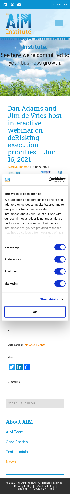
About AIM (19, 421)
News (11, 461)
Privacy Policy (24, 486)
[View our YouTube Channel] (19, 5)
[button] (59, 23)
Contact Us (60, 4)
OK (35, 311)
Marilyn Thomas (18, 167)
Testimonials (17, 452)
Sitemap (24, 488)
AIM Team (15, 432)
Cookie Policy (47, 486)
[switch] (60, 259)
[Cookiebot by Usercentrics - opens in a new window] (49, 180)
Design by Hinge (43, 488)
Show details (49, 299)
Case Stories (17, 442)
